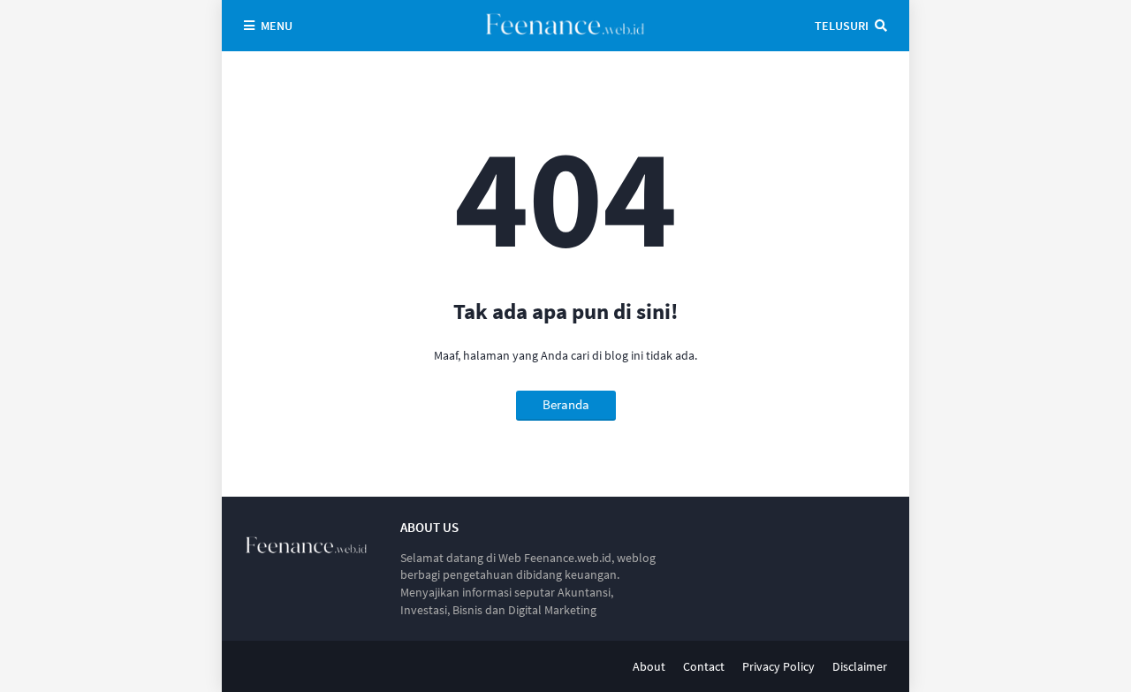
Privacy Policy (778, 666)
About (649, 666)
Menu (276, 26)
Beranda (566, 404)
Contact (704, 666)
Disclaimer (859, 666)
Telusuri (842, 26)
